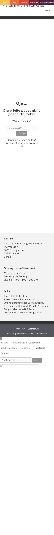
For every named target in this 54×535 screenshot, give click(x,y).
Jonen (14, 2)
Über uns (26, 347)
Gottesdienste (20, 342)
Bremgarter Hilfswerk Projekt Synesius (26, 306)
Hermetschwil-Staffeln (47, 2)
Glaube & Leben (9, 347)
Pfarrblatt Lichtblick (15, 296)
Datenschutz (33, 329)
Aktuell (4, 342)
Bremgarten (34, 2)
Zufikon (4, 2)
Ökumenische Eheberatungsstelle (23, 312)
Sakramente (34, 342)
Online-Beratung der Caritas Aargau (24, 302)
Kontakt (33, 143)
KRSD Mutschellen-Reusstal (19, 299)
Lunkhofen (24, 2)
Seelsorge (40, 347)
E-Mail (7, 256)
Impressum (20, 329)
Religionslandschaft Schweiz (20, 309)
